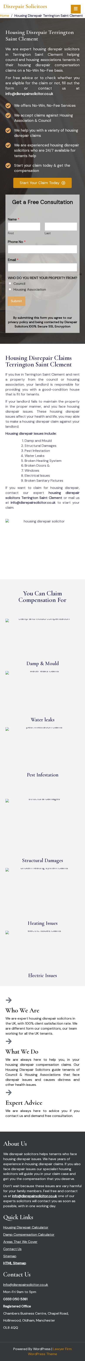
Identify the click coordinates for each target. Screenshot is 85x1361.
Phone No (17, 242)
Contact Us (12, 1249)
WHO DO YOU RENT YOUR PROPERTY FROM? (42, 278)
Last (48, 233)
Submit (16, 301)
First (11, 233)
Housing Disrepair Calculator (25, 1227)
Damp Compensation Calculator (28, 1234)
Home (4, 15)
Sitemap (9, 1256)
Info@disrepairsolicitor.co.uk (25, 1284)
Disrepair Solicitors (25, 6)
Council (19, 283)
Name (13, 219)
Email (13, 260)
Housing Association (30, 289)
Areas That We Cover (20, 1241)
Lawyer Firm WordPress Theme (50, 1351)
